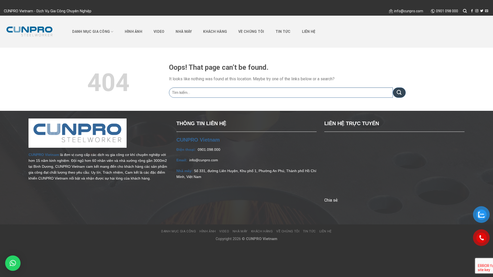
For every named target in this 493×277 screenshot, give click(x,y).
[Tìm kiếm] (465, 11)
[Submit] (399, 92)
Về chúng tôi (251, 31)
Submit (0, 3)
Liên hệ (309, 31)
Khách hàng (215, 31)
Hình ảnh (133, 31)
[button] (13, 263)
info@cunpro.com (408, 11)
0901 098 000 (447, 11)
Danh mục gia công (91, 31)
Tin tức (283, 31)
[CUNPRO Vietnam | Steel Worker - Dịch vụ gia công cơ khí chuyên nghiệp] (29, 31)
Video (159, 31)
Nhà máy (184, 31)
